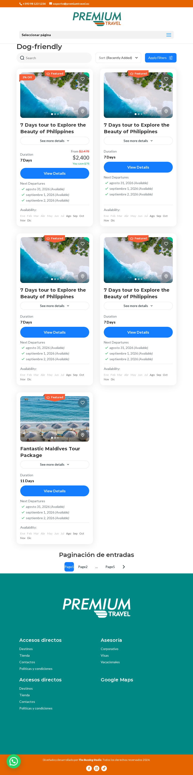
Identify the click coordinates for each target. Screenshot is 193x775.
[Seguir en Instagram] (96, 768)
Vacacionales (110, 662)
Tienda (24, 655)
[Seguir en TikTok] (104, 768)
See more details (52, 141)
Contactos (27, 662)
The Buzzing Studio (90, 760)
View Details (55, 173)
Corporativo (109, 649)
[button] (14, 761)
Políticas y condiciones (35, 669)
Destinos (26, 649)
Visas (105, 655)
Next (124, 567)
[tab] (52, 114)
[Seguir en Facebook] (89, 768)
